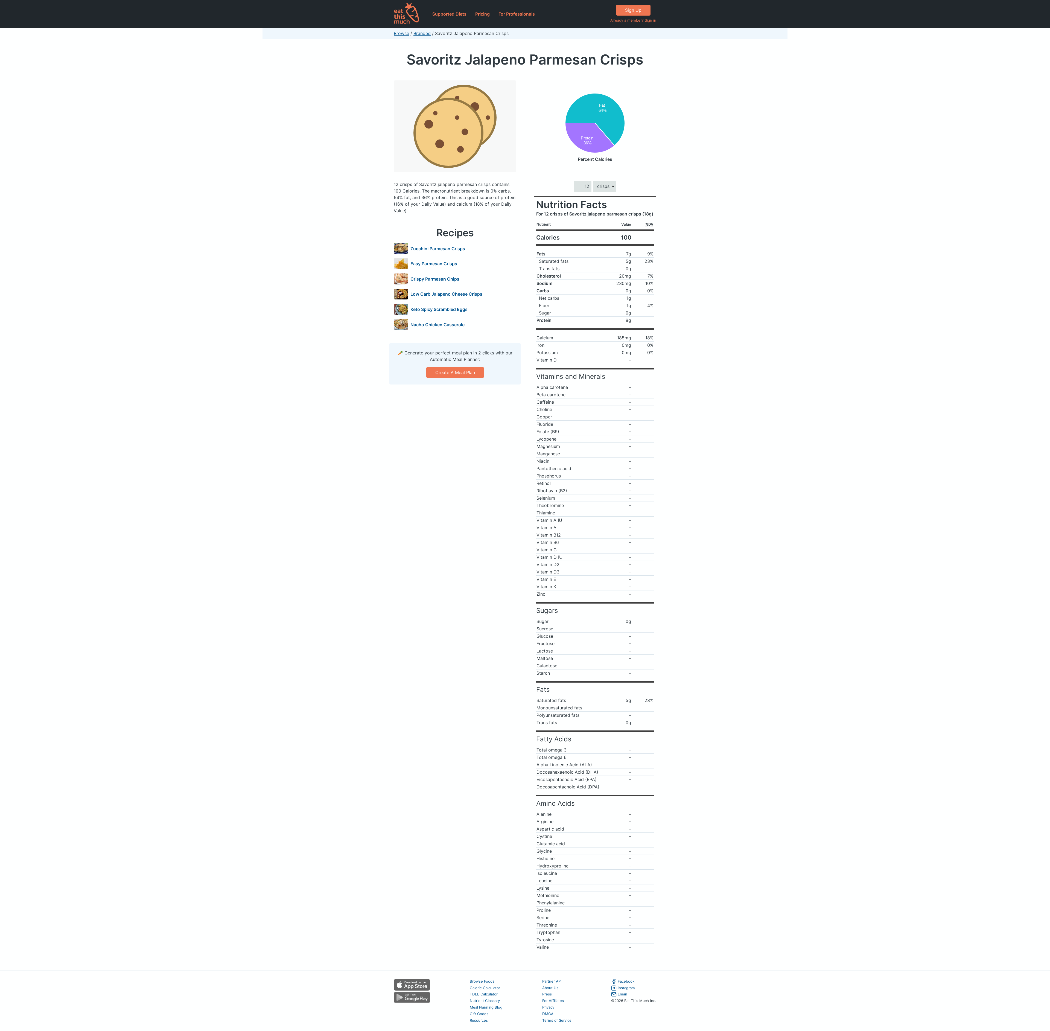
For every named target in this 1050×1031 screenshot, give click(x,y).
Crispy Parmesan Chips (434, 279)
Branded (422, 33)
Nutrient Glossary (485, 1000)
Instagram (626, 988)
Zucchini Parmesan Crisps (437, 248)
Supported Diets (449, 14)
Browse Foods (482, 981)
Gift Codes (479, 1014)
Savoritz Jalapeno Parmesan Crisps (525, 59)
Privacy (548, 1007)
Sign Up (633, 10)
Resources (479, 1020)
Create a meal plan (455, 372)
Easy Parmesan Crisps (433, 263)
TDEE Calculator (484, 994)
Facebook (626, 981)
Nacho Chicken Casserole (437, 324)
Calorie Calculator (485, 988)
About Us (550, 988)
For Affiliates (553, 1000)
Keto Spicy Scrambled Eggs (439, 309)
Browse (401, 33)
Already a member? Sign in (633, 20)
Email (622, 994)
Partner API (552, 981)
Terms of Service (556, 1020)
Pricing (482, 14)
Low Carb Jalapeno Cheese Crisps (446, 294)
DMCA (547, 1014)
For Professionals (516, 14)
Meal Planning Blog (486, 1007)
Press (547, 994)
